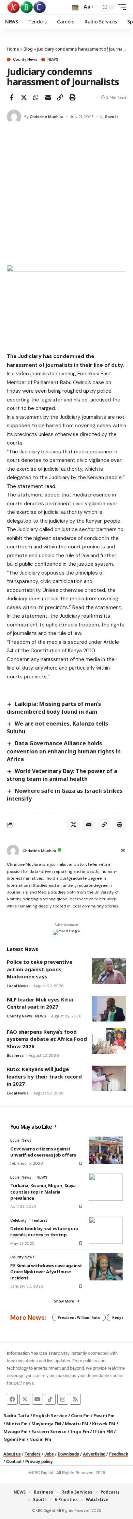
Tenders (33, 1454)
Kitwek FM (103, 1424)
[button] (75, 7)
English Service (50, 1415)
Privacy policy (39, 1461)
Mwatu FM (76, 1424)
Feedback (118, 1454)
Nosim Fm (39, 1439)
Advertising (94, 1454)
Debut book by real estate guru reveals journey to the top (44, 1231)
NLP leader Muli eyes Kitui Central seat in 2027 (40, 1003)
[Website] (123, 851)
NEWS (52, 59)
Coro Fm (80, 1415)
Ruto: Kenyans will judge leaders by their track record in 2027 (44, 1076)
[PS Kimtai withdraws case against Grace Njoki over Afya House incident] (106, 1266)
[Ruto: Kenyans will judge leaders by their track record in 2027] (109, 1078)
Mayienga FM (46, 1424)
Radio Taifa (16, 1415)
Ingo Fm (79, 1431)
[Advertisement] (66, 195)
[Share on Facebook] (11, 97)
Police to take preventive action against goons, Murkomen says (39, 969)
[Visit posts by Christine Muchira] (14, 117)
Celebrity (18, 1220)
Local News (17, 985)
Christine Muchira (46, 116)
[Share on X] (24, 97)
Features (39, 1220)
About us (12, 1454)
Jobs (49, 1454)
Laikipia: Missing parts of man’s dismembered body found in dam (54, 707)
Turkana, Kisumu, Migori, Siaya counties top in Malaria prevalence (43, 1191)
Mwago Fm (15, 1431)
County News (25, 59)
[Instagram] (62, 1399)
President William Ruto (79, 1317)
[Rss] (75, 1399)
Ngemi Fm (14, 1439)
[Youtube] (37, 1399)
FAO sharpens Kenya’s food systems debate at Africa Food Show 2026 (47, 1039)
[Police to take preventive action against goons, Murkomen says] (109, 971)
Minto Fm (17, 1424)
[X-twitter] (24, 1399)
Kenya (118, 1317)
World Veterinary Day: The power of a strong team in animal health (62, 775)
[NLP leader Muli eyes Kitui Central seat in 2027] (109, 1008)
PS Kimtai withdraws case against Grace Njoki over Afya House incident (46, 1271)
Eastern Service (48, 1431)
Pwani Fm (104, 1415)
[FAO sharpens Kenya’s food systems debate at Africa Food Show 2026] (109, 1041)
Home (13, 49)
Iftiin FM (103, 1431)
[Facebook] (12, 1399)
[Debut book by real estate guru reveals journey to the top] (106, 1230)
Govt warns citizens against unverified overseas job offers (43, 1152)
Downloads (68, 1454)
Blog (28, 49)
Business (15, 1055)
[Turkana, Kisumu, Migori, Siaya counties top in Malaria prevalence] (106, 1187)
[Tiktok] (50, 1399)
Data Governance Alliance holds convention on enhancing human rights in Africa (64, 751)
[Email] (48, 97)
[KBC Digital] (27, 7)
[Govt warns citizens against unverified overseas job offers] (106, 1150)
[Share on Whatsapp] (36, 97)
